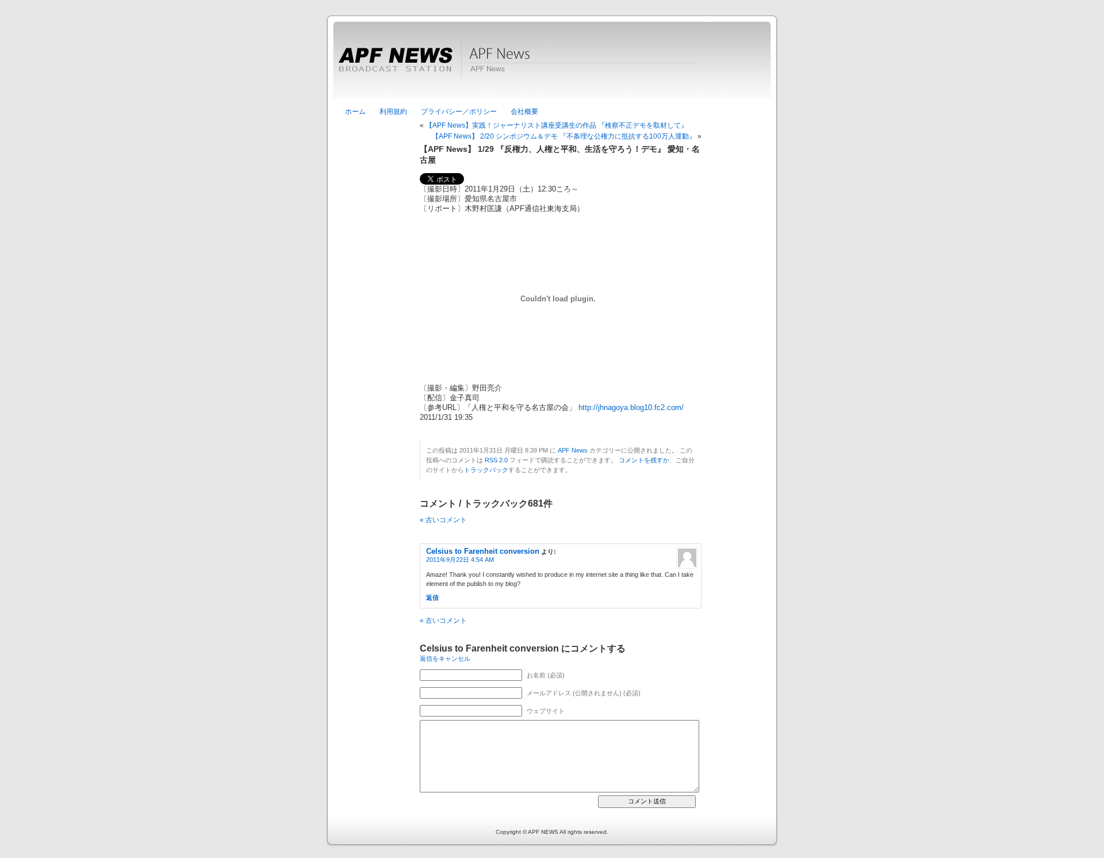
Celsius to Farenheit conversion (482, 551)
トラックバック (486, 469)
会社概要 (524, 112)
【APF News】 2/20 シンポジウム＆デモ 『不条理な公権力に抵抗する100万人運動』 (564, 136)
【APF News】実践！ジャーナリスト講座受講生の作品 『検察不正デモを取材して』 (556, 125)
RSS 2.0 (496, 460)
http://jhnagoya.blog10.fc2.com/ (631, 408)
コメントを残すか (644, 460)
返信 (432, 597)
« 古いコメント (443, 520)
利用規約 (393, 112)
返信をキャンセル (445, 658)
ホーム (355, 112)
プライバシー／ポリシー (459, 112)
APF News (552, 66)
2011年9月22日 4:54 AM (460, 559)
